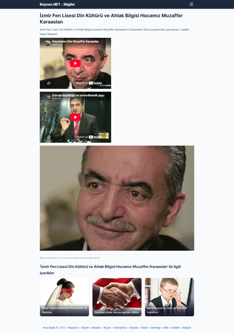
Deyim (85, 327)
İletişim (187, 327)
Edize (144, 327)
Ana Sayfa (49, 327)
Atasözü (73, 327)
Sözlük (134, 327)
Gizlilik (175, 327)
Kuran (107, 327)
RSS (166, 327)
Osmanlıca (120, 327)
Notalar (96, 327)
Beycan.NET (50, 4)
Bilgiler (69, 4)
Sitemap (156, 327)
